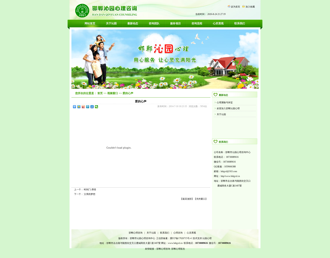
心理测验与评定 (225, 102)
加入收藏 (250, 6)
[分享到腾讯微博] (87, 106)
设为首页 (235, 6)
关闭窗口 (200, 199)
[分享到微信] (96, 106)
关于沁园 (111, 23)
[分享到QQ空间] (79, 106)
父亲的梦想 (89, 194)
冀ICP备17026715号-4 (181, 238)
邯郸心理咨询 (135, 232)
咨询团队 (154, 23)
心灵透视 (218, 23)
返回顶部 (187, 199)
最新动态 (132, 23)
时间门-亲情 (90, 189)
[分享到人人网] (92, 106)
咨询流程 (197, 23)
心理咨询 (178, 232)
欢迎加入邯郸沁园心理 (228, 108)
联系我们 (239, 23)
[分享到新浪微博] (83, 106)
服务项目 (175, 23)
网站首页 (90, 23)
